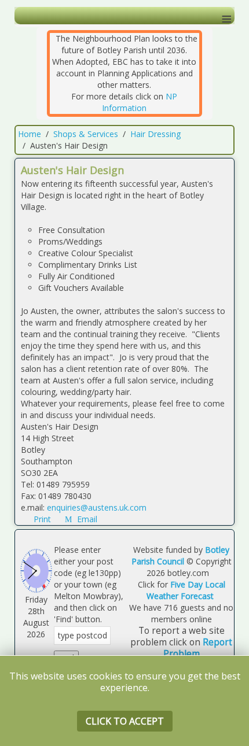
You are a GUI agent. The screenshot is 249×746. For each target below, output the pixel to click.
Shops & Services (85, 133)
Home (29, 133)
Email (86, 519)
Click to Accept (125, 721)
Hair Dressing (155, 133)
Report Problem (198, 648)
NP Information (139, 102)
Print (42, 519)
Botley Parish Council (180, 555)
